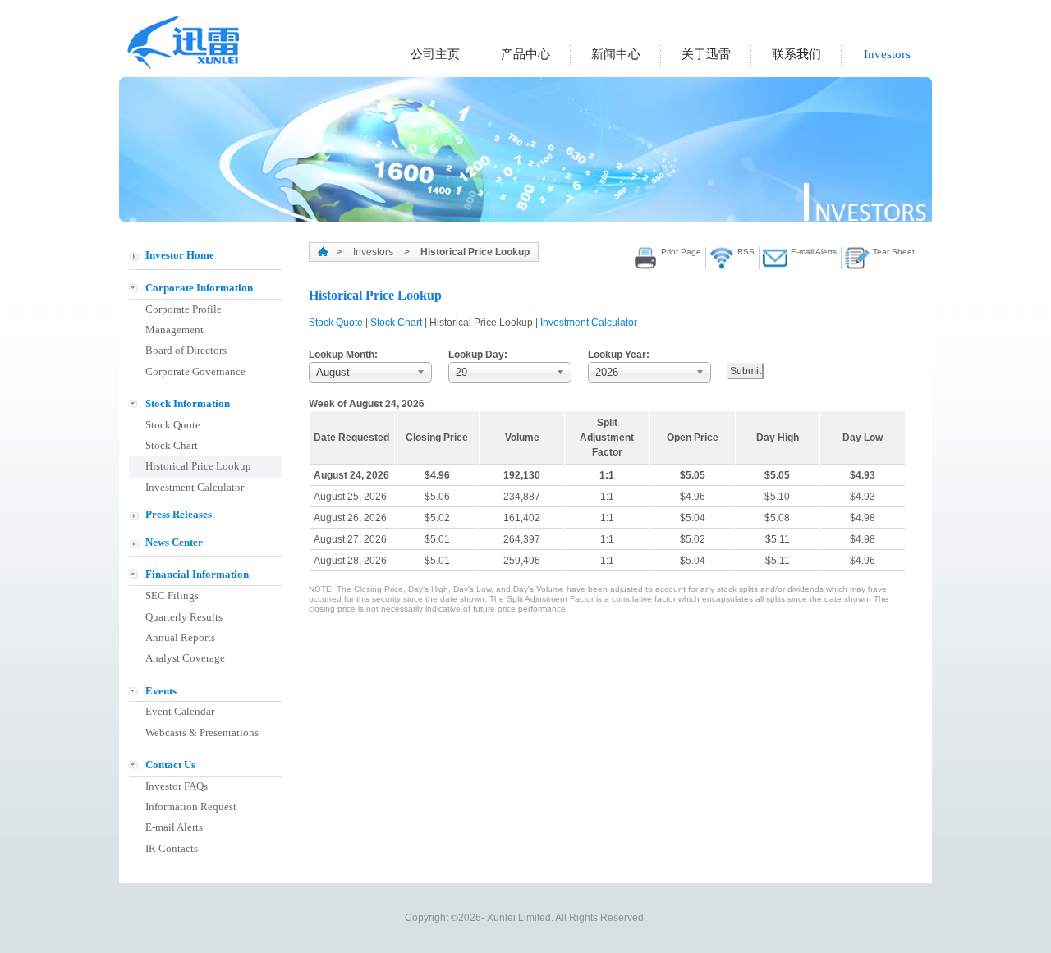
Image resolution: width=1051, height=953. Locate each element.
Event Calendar (179, 711)
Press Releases (178, 514)
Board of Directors (186, 350)
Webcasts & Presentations (202, 732)
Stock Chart (171, 445)
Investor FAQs (176, 786)
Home (323, 251)
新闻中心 (615, 54)
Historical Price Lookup (198, 466)
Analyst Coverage (185, 658)
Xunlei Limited (185, 42)
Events (161, 691)
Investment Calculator (194, 487)
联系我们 (796, 54)
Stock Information (187, 403)
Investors (887, 54)
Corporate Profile (183, 309)
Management (174, 329)
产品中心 (525, 54)
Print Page (681, 251)
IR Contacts (171, 848)
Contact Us (170, 764)
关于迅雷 (706, 54)
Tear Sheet (894, 251)
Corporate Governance (195, 371)
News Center (174, 542)
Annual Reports (180, 637)
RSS (746, 251)
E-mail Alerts (174, 827)
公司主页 (435, 54)
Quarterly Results (184, 617)
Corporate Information (199, 288)
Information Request (190, 806)
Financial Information (197, 574)
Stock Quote (172, 425)
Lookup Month (341, 354)
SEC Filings (172, 595)
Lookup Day (476, 354)
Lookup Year (617, 354)
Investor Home (179, 255)
